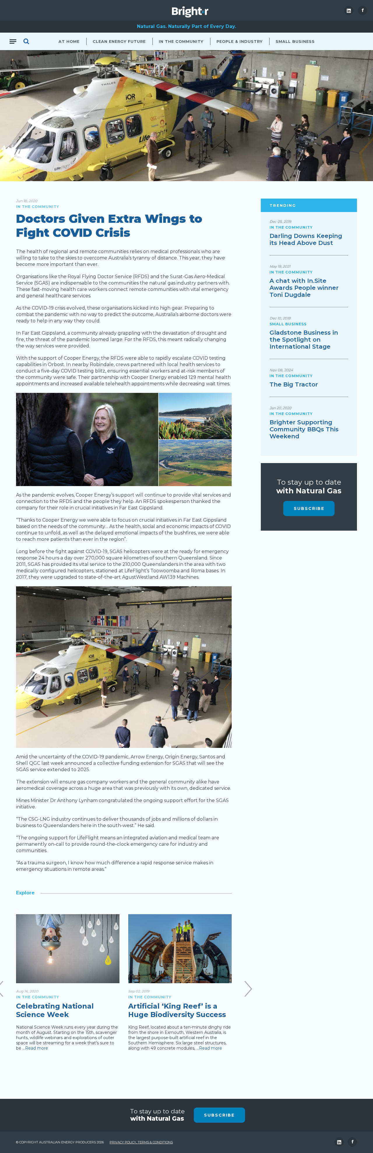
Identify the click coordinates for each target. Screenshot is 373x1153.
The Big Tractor (294, 384)
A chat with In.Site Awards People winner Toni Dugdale (304, 287)
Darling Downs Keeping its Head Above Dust (306, 239)
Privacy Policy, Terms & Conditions (141, 1142)
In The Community (181, 41)
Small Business (295, 41)
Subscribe (309, 508)
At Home (69, 41)
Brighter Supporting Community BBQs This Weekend (304, 429)
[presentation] (248, 989)
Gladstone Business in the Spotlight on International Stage (304, 339)
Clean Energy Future (119, 41)
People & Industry (240, 41)
